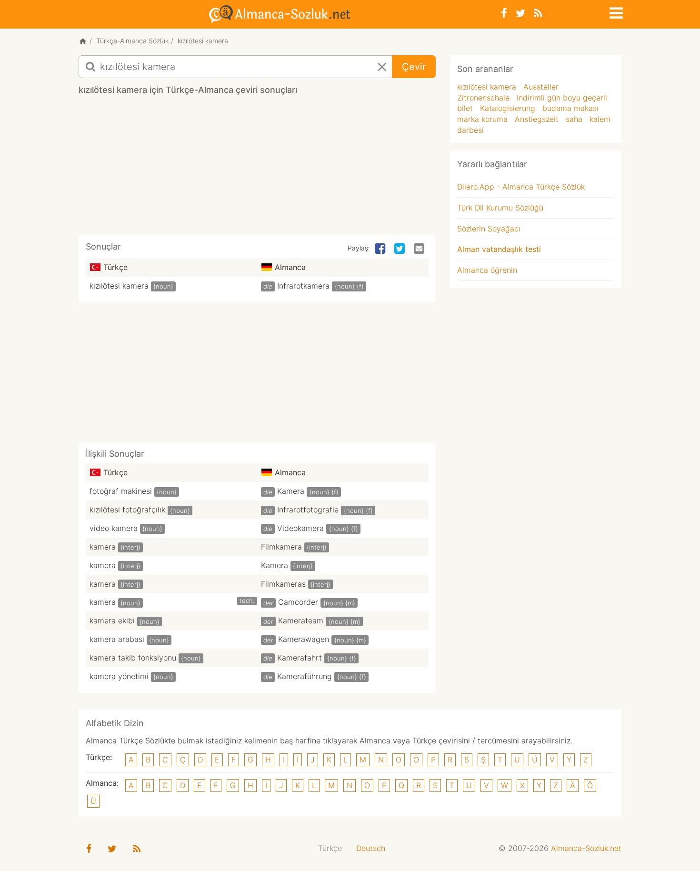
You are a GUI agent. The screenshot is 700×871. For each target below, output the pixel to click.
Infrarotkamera (303, 285)
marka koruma (482, 119)
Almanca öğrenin (487, 270)
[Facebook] (504, 13)
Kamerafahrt (299, 657)
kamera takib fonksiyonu (133, 657)
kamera (103, 546)
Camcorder (298, 602)
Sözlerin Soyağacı (488, 228)
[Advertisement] (257, 168)
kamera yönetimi (119, 676)
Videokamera (300, 528)
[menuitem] (330, 848)
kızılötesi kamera (119, 285)
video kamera (114, 528)
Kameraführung (304, 676)
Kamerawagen (303, 639)
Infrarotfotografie (308, 509)
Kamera (290, 491)
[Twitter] (520, 13)
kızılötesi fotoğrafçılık (127, 509)
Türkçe (330, 848)
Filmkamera (281, 546)
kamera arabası (117, 639)
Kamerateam (300, 620)
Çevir (414, 66)
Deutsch (370, 848)
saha (574, 119)
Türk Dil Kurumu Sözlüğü (500, 207)
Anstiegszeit (537, 119)
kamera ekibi (112, 620)
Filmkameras (283, 584)
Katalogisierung (507, 108)
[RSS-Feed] (538, 13)
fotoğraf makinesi (121, 491)
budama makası (570, 108)
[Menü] (615, 11)
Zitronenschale (483, 97)
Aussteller (541, 86)
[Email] (420, 249)
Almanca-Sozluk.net (586, 848)
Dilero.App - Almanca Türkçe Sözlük (521, 186)
